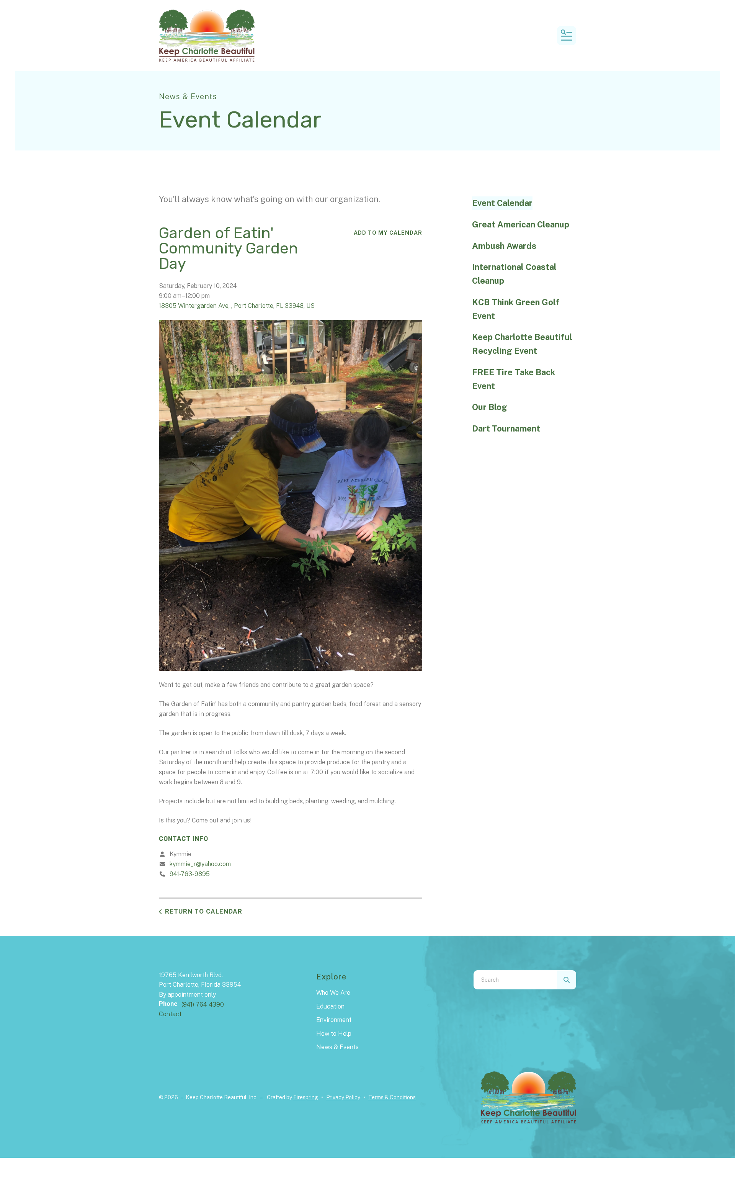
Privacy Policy (343, 1097)
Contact (170, 1014)
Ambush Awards (504, 246)
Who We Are (333, 992)
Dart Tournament (506, 428)
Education (330, 1006)
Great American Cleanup (520, 224)
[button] (566, 35)
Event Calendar (502, 203)
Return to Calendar (203, 911)
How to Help (333, 1033)
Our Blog (489, 407)
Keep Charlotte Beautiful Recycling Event (522, 344)
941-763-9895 (190, 874)
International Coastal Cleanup (514, 274)
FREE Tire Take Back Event (513, 379)
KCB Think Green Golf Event (516, 309)
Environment (333, 1019)
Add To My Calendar (388, 233)
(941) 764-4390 (202, 1004)
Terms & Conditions (392, 1097)
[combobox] (515, 979)
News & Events (337, 1047)
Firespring (305, 1097)
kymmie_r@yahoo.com (200, 864)
